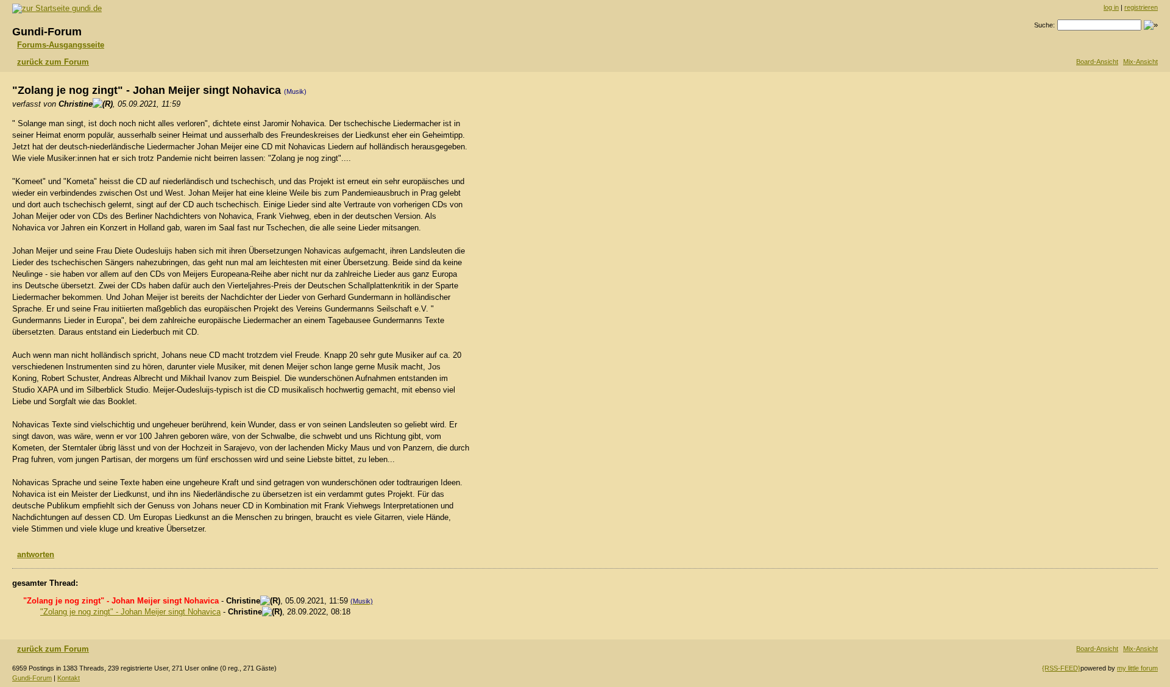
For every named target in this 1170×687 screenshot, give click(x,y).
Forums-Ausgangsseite (60, 44)
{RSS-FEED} (1061, 668)
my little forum (1137, 668)
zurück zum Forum (53, 61)
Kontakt (68, 678)
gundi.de (85, 8)
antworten (35, 554)
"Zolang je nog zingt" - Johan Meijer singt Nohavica (130, 611)
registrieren (1141, 7)
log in (1111, 7)
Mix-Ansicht (1140, 61)
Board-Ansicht (1097, 61)
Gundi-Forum (32, 678)
